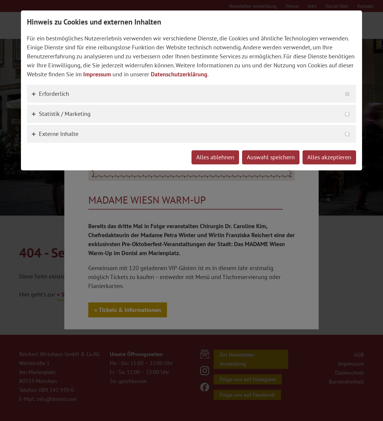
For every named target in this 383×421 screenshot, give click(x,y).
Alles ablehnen (215, 157)
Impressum (97, 74)
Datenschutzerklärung (179, 74)
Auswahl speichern (271, 157)
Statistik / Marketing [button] (65, 114)
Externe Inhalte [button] (58, 134)
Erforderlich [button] (54, 94)
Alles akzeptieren (329, 157)
